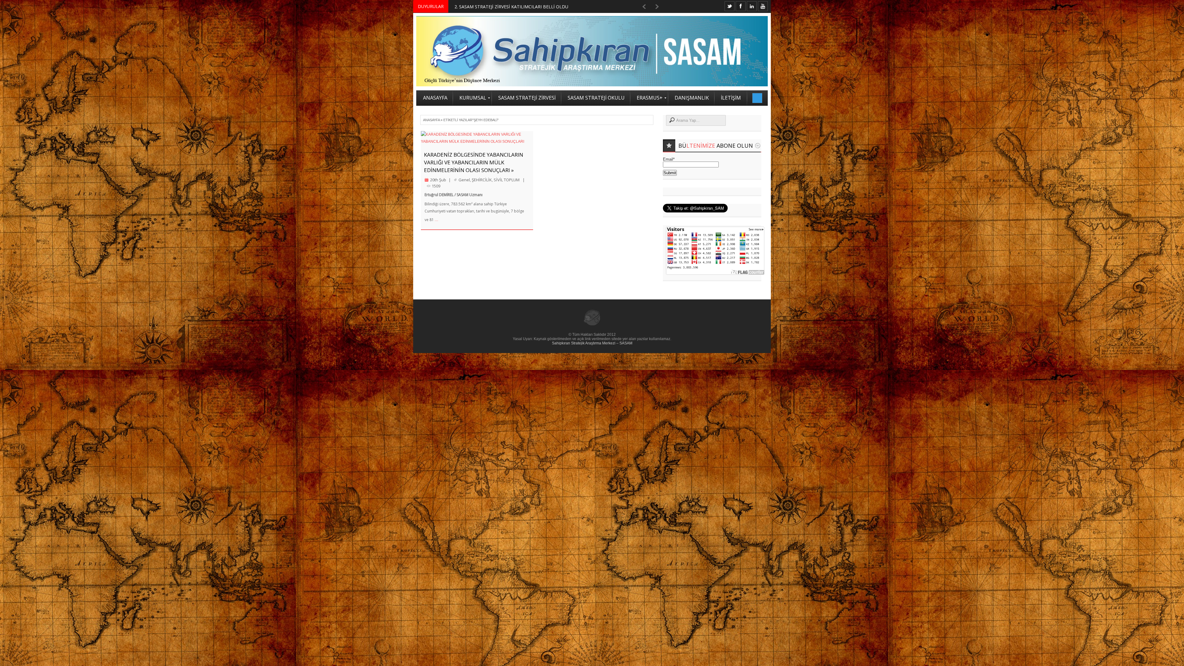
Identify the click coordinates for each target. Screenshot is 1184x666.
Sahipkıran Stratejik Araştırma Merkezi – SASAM (592, 343)
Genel (464, 180)
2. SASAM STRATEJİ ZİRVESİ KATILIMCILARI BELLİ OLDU (511, 7)
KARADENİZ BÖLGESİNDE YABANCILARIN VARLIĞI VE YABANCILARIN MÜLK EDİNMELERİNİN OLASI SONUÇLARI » (473, 162)
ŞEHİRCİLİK (482, 180)
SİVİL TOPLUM (507, 180)
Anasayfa (431, 120)
